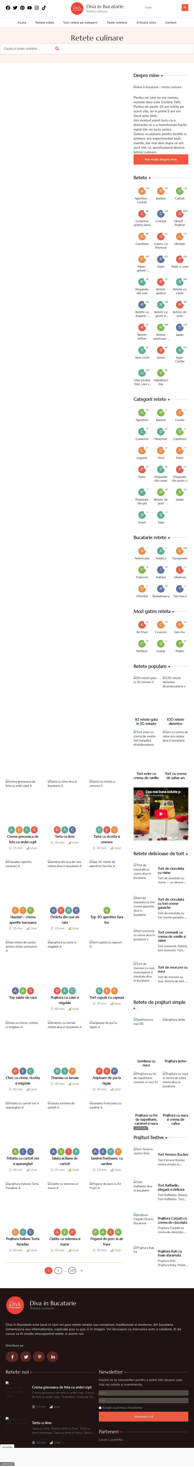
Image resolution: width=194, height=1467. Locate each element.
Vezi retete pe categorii (80, 22)
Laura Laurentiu (111, 1439)
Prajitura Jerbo (175, 1061)
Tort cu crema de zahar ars (175, 775)
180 (72, 1271)
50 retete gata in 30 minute (146, 721)
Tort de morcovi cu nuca (172, 969)
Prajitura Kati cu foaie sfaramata (170, 1253)
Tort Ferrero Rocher (173, 1154)
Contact (170, 22)
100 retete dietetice (175, 721)
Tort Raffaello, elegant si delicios (171, 1187)
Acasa (22, 22)
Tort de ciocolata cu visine (171, 870)
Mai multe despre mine (161, 159)
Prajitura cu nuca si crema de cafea (175, 1119)
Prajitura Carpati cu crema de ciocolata (172, 1220)
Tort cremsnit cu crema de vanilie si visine (172, 936)
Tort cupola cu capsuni (107, 997)
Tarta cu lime (65, 836)
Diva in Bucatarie (105, 6)
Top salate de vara (23, 997)
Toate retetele (117, 22)
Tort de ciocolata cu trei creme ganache (171, 903)
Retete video (45, 22)
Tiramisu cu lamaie (65, 1078)
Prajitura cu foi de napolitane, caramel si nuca (146, 1119)
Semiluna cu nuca (146, 1063)
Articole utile (146, 22)
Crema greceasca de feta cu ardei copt (62, 1387)
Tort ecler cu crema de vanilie (146, 775)
